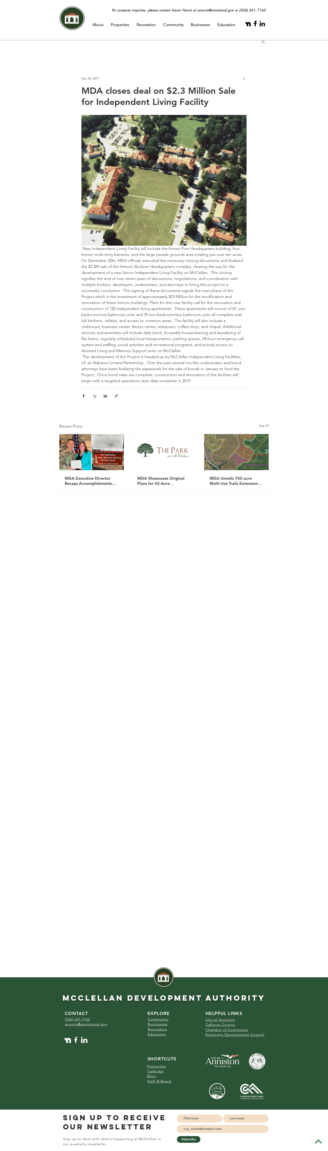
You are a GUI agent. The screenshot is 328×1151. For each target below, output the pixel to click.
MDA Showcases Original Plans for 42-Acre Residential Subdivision (161, 481)
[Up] (318, 1141)
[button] (263, 41)
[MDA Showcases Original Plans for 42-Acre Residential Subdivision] (164, 452)
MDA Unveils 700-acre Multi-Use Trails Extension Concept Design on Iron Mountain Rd (234, 481)
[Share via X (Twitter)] (94, 396)
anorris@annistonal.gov (215, 10)
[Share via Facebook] (83, 396)
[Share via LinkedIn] (105, 396)
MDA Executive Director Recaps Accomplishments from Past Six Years (88, 481)
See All (264, 426)
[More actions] (244, 78)
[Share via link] (116, 396)
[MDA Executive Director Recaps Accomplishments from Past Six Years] (91, 452)
